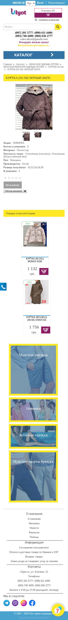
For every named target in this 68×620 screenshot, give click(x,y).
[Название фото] (38, 136)
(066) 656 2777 (44, 35)
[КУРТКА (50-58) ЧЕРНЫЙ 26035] (26, 140)
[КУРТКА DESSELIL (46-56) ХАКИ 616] (37, 297)
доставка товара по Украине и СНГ (39, 552)
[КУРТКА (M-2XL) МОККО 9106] (35, 239)
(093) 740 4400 (24, 35)
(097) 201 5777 (24, 32)
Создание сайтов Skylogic (34, 617)
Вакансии (34, 532)
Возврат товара (34, 556)
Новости (34, 528)
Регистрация (56, 2)
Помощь (34, 537)
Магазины (34, 523)
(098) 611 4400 (43, 32)
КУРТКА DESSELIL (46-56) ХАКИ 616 (36, 318)
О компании (34, 519)
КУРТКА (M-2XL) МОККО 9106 (35, 260)
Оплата (13, 552)
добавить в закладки (49, 19)
